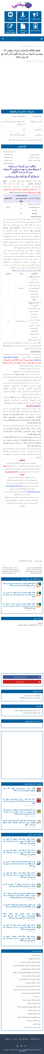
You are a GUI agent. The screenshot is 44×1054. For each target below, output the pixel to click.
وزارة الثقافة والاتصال (33, 1013)
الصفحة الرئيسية (38, 46)
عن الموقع (8, 1039)
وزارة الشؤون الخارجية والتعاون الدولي (28, 1017)
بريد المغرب (36, 996)
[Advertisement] (22, 87)
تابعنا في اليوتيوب (20, 682)
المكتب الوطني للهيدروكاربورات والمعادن (28, 986)
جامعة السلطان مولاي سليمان (31, 1000)
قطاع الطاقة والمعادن (27, 46)
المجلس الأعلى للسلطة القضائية (30, 969)
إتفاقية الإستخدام (23, 1039)
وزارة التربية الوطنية (34, 1010)
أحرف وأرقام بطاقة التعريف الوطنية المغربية (27, 710)
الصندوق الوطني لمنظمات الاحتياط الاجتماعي (26, 965)
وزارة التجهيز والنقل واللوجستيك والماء (28, 1007)
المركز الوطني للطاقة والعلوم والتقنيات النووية (26, 972)
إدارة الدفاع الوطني (34, 958)
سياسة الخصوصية (34, 1039)
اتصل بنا (15, 1039)
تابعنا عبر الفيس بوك (20, 677)
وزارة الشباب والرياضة (33, 1020)
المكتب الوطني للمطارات (32, 983)
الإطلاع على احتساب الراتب (32, 695)
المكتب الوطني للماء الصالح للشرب (29, 979)
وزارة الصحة (36, 1024)
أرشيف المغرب (35, 955)
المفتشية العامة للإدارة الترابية (31, 976)
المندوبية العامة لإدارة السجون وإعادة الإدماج (27, 989)
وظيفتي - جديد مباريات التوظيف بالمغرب (15, 1049)
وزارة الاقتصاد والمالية (33, 1003)
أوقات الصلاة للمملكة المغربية (31, 713)
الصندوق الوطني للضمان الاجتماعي (29, 962)
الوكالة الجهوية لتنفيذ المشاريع (31, 993)
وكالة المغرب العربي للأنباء (32, 1027)
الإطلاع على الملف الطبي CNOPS (30, 698)
